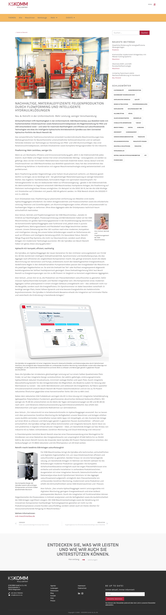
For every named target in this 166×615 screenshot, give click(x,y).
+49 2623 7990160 (17, 593)
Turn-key (138, 123)
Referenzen (54, 591)
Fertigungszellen (119, 150)
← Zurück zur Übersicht (21, 32)
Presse (52, 601)
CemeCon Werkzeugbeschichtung (123, 136)
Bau (113, 78)
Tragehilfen (141, 136)
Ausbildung (140, 127)
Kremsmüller (137, 118)
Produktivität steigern (139, 141)
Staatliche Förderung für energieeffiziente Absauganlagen (128, 46)
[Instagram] (82, 593)
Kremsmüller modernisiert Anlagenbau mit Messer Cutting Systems (129, 55)
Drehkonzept (118, 132)
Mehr (53, 18)
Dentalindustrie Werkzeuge (122, 99)
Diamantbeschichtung (134, 90)
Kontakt (53, 596)
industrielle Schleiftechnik (122, 146)
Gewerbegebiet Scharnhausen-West (124, 95)
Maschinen (116, 59)
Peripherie (115, 50)
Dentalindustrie (118, 108)
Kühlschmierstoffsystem (121, 141)
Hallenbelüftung (119, 113)
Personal (118, 78)
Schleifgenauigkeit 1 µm (135, 108)
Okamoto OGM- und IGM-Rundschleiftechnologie (122, 65)
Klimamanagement (131, 132)
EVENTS (69, 18)
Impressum (81, 586)
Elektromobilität (119, 90)
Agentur (53, 586)
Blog (52, 593)
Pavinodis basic (118, 160)
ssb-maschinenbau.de (25, 516)
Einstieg (130, 127)
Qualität (137, 99)
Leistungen (93, 560)
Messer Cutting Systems (121, 104)
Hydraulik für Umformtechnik (122, 123)
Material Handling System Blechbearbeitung (127, 155)
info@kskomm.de (16, 595)
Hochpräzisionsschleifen (139, 104)
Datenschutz (82, 588)
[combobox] (125, 33)
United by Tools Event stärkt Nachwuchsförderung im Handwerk (126, 74)
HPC (145, 155)
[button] (155, 5)
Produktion (137, 146)
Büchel (130, 113)
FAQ (52, 598)
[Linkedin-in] (79, 593)
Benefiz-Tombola (119, 127)
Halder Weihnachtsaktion (121, 118)
